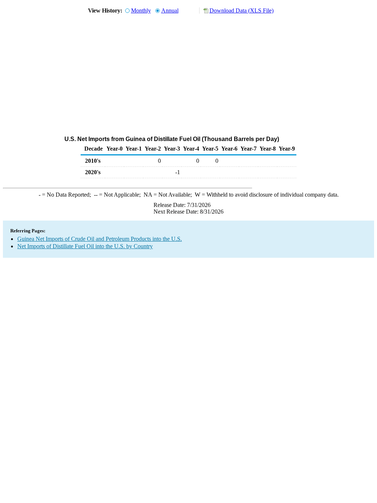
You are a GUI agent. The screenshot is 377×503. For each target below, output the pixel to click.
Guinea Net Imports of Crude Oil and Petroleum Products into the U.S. (99, 239)
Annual (170, 10)
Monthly (141, 10)
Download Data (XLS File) (241, 10)
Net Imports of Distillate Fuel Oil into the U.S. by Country (85, 246)
